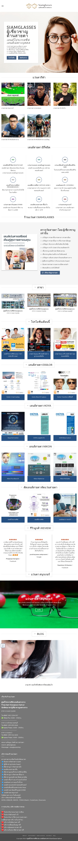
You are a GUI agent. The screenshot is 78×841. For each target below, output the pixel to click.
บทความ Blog (41, 835)
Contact (49, 835)
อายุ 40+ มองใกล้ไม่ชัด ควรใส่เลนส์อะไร (39, 685)
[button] (2, 6)
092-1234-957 (13, 715)
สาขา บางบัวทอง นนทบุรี (9, 723)
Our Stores (31, 835)
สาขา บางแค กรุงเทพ (8, 711)
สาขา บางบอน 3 (6, 732)
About (25, 835)
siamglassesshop (15, 747)
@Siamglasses (11, 745)
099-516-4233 (13, 735)
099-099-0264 (13, 725)
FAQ (54, 835)
